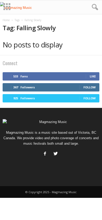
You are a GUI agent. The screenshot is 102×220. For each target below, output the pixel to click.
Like (93, 76)
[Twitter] (56, 154)
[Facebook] (46, 154)
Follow (89, 87)
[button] (94, 7)
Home (6, 20)
